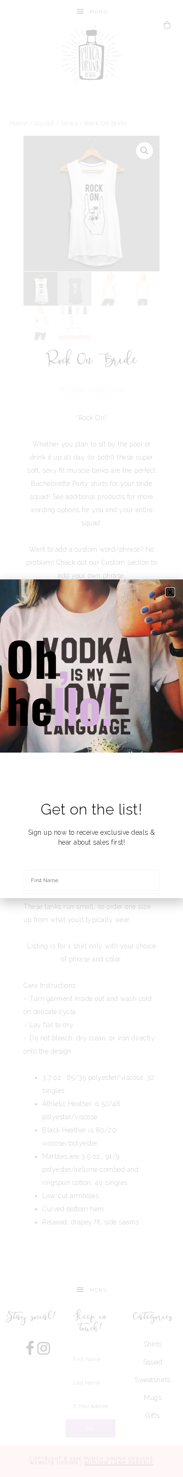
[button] (170, 592)
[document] (91, 738)
